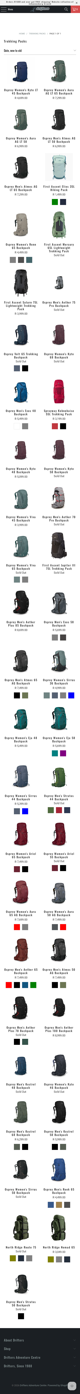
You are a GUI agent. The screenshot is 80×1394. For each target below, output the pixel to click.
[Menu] (1, 9)
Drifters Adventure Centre (33, 1385)
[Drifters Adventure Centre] (40, 9)
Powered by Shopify (58, 1385)
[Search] (66, 9)
